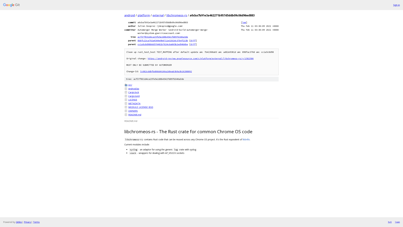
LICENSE (132, 99)
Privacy (27, 222)
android (129, 15)
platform (144, 15)
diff (193, 40)
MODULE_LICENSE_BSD (140, 107)
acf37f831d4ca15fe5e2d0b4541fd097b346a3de (163, 36)
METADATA (134, 103)
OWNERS (133, 110)
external (158, 15)
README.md (134, 114)
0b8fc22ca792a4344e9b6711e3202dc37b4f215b (163, 40)
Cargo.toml (134, 96)
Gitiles (19, 222)
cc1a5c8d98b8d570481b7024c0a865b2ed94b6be (163, 44)
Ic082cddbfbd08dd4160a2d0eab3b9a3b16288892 (166, 71)
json (397, 222)
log (244, 22)
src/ (130, 84)
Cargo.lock (133, 92)
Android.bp (133, 88)
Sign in (396, 4)
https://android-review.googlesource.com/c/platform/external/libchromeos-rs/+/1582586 (201, 58)
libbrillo (246, 139)
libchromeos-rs (176, 15)
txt (390, 222)
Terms (36, 222)
